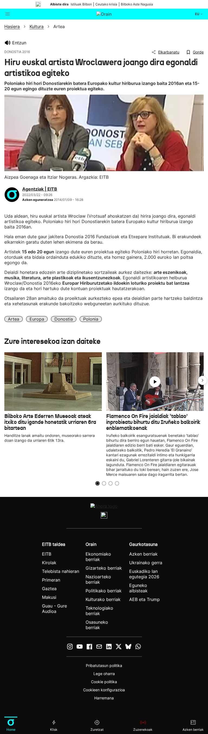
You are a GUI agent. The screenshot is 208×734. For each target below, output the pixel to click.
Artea (13, 319)
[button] (202, 380)
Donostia (63, 319)
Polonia (90, 319)
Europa (37, 319)
